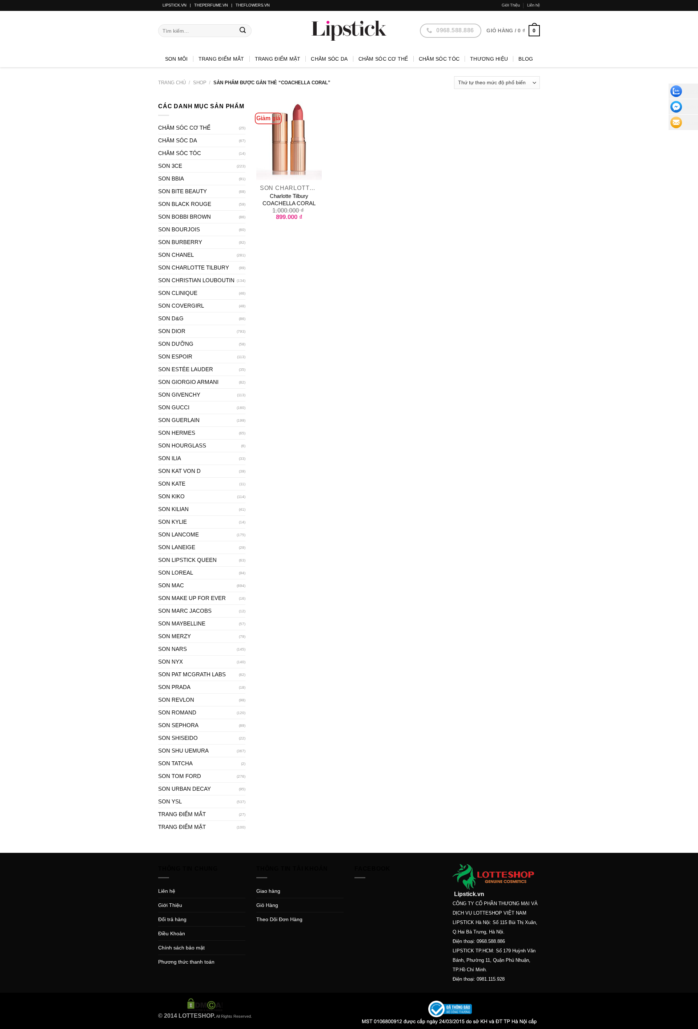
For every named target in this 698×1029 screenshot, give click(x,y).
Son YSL (170, 801)
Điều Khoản (171, 933)
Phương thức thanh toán (186, 962)
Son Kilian (173, 509)
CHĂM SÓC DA (329, 59)
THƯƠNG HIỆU (489, 59)
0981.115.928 (491, 979)
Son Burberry (180, 242)
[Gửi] (242, 30)
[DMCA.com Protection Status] (205, 1004)
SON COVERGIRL (181, 306)
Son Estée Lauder (185, 369)
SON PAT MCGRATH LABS (192, 674)
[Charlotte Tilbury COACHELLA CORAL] (289, 141)
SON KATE (171, 484)
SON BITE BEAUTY (182, 191)
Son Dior (171, 331)
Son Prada (174, 687)
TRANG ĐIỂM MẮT (221, 59)
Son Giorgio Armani (188, 382)
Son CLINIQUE (177, 293)
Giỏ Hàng (267, 905)
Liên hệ (533, 5)
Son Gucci (173, 407)
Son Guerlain (179, 420)
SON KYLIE (172, 522)
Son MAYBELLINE (181, 623)
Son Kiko (171, 496)
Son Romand (177, 712)
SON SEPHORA (178, 725)
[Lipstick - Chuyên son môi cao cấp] (349, 31)
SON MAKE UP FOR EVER (192, 598)
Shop (199, 82)
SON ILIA (169, 458)
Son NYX (170, 662)
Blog (525, 59)
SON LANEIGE (176, 547)
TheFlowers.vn (253, 5)
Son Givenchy (179, 395)
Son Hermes (176, 433)
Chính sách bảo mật (181, 948)
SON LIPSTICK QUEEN (187, 560)
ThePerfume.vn (211, 5)
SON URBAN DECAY (184, 789)
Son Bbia (171, 178)
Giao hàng (268, 891)
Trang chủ (172, 82)
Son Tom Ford (179, 776)
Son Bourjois (179, 229)
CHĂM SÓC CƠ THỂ (383, 59)
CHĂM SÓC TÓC (439, 59)
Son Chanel (176, 255)
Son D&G (171, 318)
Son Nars (172, 649)
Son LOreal (175, 573)
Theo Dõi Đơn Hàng (279, 919)
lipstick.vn (174, 5)
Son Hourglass (182, 445)
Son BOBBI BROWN (184, 217)
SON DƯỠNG (175, 344)
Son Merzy (174, 636)
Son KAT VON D (179, 471)
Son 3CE (170, 166)
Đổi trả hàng (172, 919)
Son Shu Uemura (183, 751)
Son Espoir (175, 356)
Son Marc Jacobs (185, 611)
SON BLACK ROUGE (184, 204)
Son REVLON (176, 700)
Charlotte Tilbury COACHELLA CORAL (289, 199)
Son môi (176, 59)
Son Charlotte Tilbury (193, 267)
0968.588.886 (491, 941)
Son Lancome (178, 534)
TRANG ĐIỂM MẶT (278, 59)
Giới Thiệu (511, 5)
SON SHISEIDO (178, 738)
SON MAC (171, 585)
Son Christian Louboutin (196, 280)
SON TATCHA (175, 763)
